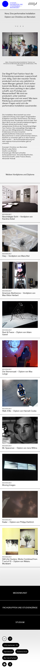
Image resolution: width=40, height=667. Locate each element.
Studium (13, 3)
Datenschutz (22, 651)
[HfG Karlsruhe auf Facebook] (10, 664)
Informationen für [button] (11, 645)
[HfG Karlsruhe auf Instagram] (4, 664)
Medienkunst (14, 8)
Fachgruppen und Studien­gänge (16, 5)
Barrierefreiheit (10, 658)
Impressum (8, 651)
